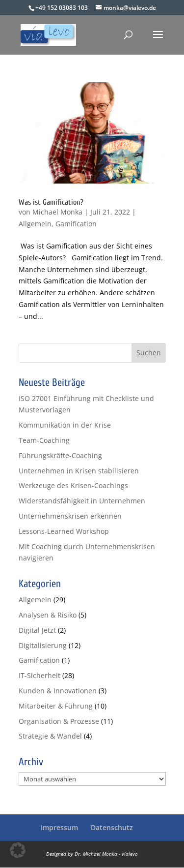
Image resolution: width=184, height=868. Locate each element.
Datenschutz (112, 827)
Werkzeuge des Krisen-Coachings (73, 485)
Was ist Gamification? (51, 202)
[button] (17, 850)
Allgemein (35, 223)
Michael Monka (57, 212)
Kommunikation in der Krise (65, 425)
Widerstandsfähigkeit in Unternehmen (82, 500)
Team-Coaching (44, 440)
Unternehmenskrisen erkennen (70, 516)
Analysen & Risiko (48, 615)
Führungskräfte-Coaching (60, 455)
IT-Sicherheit (39, 675)
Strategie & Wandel (50, 736)
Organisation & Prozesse (59, 721)
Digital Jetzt (37, 630)
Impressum (59, 827)
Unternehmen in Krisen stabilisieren (79, 470)
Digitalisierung (43, 645)
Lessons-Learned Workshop (64, 531)
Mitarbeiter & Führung (56, 706)
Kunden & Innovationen (58, 690)
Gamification (76, 223)
